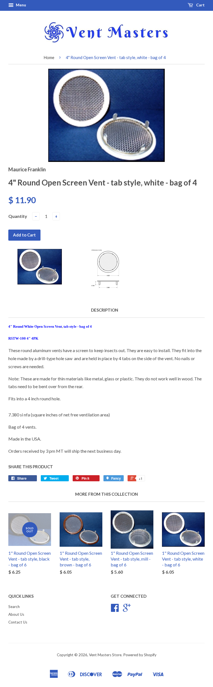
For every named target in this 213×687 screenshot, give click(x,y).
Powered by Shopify (139, 655)
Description (104, 309)
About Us (16, 614)
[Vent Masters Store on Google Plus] (127, 609)
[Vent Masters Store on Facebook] (115, 609)
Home (49, 57)
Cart (200, 4)
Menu (20, 4)
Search (14, 606)
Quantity (17, 216)
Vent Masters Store (105, 655)
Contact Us (17, 622)
